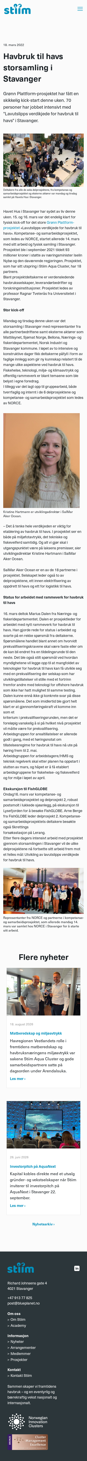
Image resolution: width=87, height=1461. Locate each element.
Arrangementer (23, 1347)
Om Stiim (18, 1319)
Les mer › (17, 1078)
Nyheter (17, 1341)
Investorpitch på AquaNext (33, 1166)
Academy (18, 1325)
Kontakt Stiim (21, 1375)
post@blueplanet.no (23, 1303)
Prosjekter (19, 1359)
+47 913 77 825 (19, 1297)
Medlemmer (21, 1353)
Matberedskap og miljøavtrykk (36, 1033)
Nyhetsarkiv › (43, 1223)
